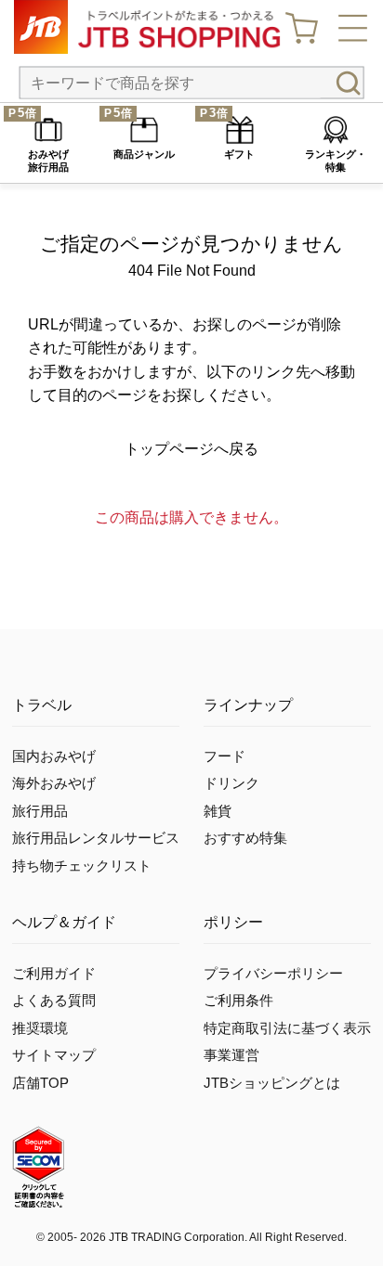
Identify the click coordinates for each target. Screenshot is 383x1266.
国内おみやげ (54, 756)
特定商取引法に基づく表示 (287, 1028)
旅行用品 (40, 811)
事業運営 (231, 1055)
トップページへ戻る (191, 449)
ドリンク (231, 783)
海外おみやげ (54, 783)
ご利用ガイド (54, 973)
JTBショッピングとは (272, 1083)
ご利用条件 (238, 1000)
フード (224, 756)
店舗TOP (40, 1083)
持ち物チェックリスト (82, 866)
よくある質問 (54, 1000)
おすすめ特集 (245, 838)
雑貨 (217, 811)
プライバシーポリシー (273, 973)
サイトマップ (54, 1055)
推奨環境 (40, 1028)
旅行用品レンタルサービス (95, 838)
